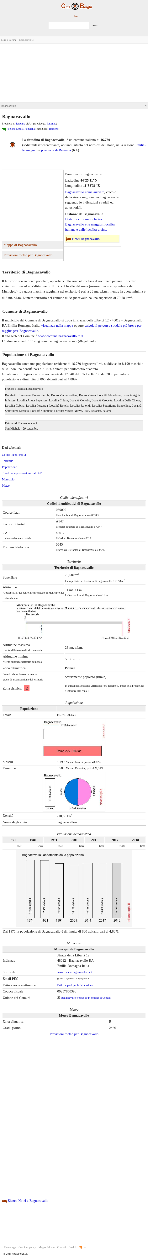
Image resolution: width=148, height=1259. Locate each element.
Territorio (7, 461)
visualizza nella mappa (57, 325)
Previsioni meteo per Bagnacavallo (28, 255)
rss (84, 1247)
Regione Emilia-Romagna (21, 128)
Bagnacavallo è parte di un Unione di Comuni (86, 997)
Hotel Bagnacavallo (86, 239)
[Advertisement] (74, 73)
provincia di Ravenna (56, 150)
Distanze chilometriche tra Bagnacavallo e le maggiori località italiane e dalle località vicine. (90, 224)
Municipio (8, 479)
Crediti (72, 1247)
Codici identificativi (14, 454)
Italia (74, 16)
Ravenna (20, 123)
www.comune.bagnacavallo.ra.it (60, 336)
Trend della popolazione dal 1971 (22, 473)
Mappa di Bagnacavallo (20, 245)
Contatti (61, 1247)
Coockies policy (27, 1247)
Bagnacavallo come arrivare (84, 192)
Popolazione (9, 467)
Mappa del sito (47, 1247)
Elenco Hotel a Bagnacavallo (28, 1201)
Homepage (10, 1247)
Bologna (53, 128)
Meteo (6, 485)
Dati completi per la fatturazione (75, 985)
